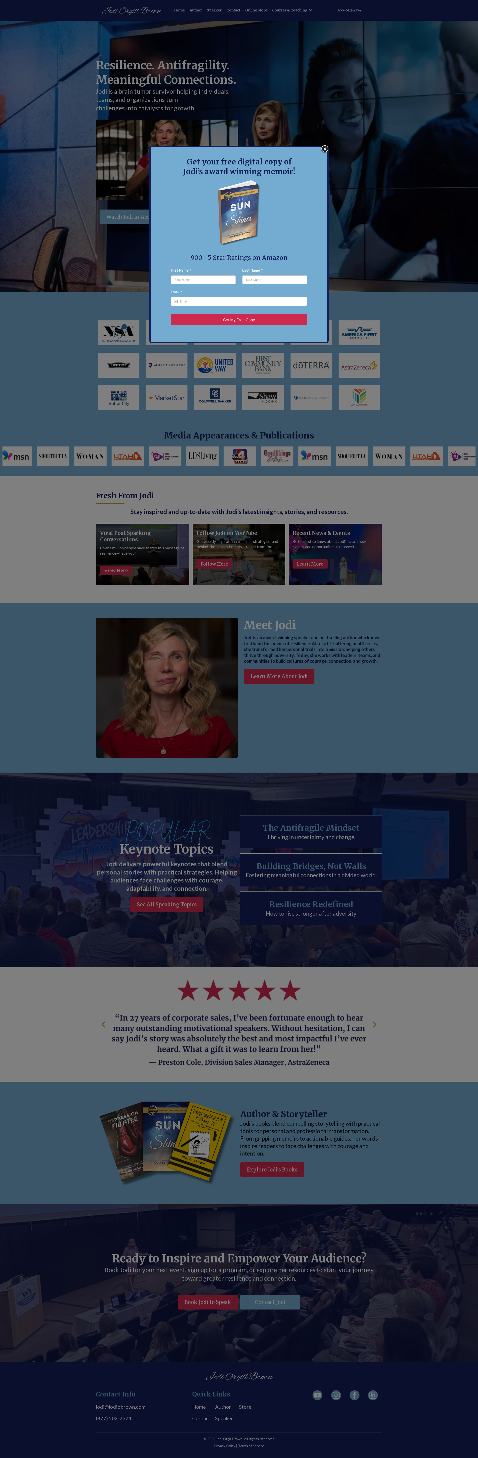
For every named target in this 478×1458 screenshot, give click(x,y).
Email (176, 292)
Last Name (252, 270)
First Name (181, 270)
